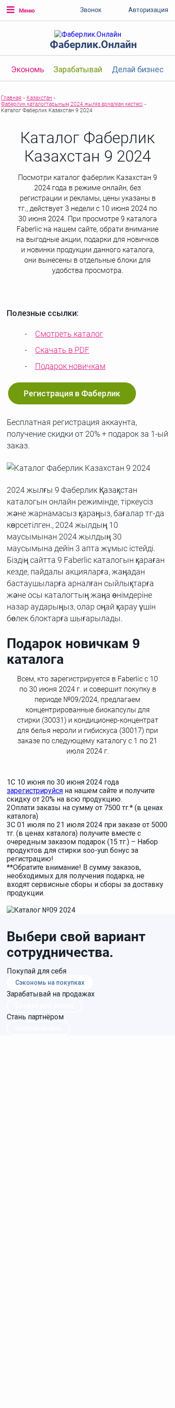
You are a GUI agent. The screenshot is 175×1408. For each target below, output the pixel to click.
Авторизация (148, 9)
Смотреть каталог (69, 333)
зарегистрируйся (35, 790)
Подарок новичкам (70, 366)
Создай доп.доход (44, 1005)
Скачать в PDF (62, 350)
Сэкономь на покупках (49, 982)
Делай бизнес (138, 69)
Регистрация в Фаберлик (72, 393)
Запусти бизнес (38, 1028)
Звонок (90, 9)
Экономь (27, 69)
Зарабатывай (77, 69)
